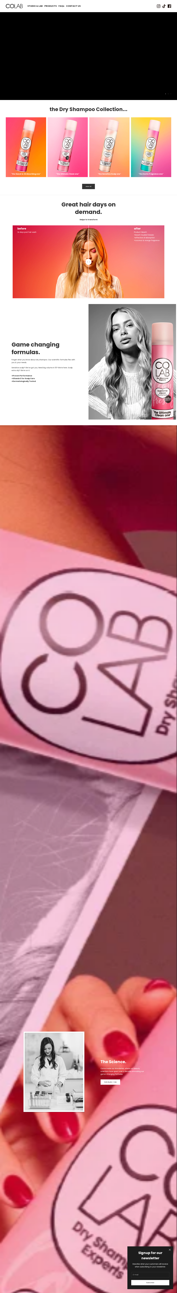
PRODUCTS (50, 5)
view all (88, 186)
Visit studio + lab (110, 1082)
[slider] (88, 261)
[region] (88, 56)
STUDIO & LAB (35, 5)
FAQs (61, 5)
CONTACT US (73, 5)
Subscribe (150, 1282)
